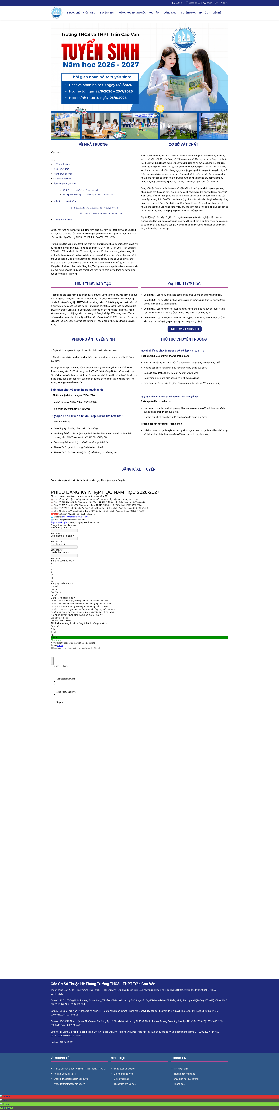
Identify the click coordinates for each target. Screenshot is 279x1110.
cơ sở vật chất (62, 169)
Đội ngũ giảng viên (123, 1073)
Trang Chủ (74, 12)
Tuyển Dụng (188, 12)
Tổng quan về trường (124, 1068)
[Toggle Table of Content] (53, 160)
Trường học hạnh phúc (131, 12)
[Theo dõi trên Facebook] (221, 3)
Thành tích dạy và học (125, 1084)
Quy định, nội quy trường (186, 1078)
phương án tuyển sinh (66, 183)
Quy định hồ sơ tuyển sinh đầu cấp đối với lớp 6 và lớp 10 (89, 194)
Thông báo (179, 1084)
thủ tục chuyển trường (66, 201)
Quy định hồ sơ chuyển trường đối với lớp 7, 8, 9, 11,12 (97, 208)
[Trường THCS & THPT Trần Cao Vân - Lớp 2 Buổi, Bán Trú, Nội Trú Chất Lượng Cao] (56, 13)
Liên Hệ (217, 12)
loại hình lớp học (63, 178)
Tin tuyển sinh (181, 1068)
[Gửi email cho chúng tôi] (224, 3)
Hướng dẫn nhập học (184, 1073)
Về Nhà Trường (63, 164)
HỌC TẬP (154, 12)
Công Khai (170, 12)
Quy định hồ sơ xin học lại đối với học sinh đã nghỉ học (103, 213)
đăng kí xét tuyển (64, 220)
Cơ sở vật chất (121, 1078)
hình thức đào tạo (64, 174)
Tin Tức (203, 12)
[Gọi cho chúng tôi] (227, 3)
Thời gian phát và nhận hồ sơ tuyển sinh (82, 190)
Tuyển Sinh (107, 12)
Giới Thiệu (89, 12)
